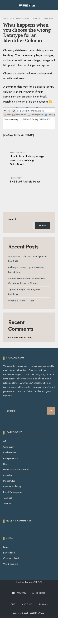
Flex (5, 464)
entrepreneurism (11, 458)
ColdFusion (8, 447)
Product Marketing (12, 486)
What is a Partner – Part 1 (22, 300)
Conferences (9, 452)
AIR (4, 441)
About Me (27, 604)
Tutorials (7, 503)
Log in (6, 547)
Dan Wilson (22, 18)
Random (48, 18)
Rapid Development (12, 492)
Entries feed (9, 552)
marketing (8, 475)
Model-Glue (9, 480)
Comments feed (11, 558)
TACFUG (7, 498)
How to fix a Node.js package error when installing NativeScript (27, 158)
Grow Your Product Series (16, 469)
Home (12, 604)
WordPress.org (10, 564)
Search (12, 219)
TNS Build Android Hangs (25, 180)
